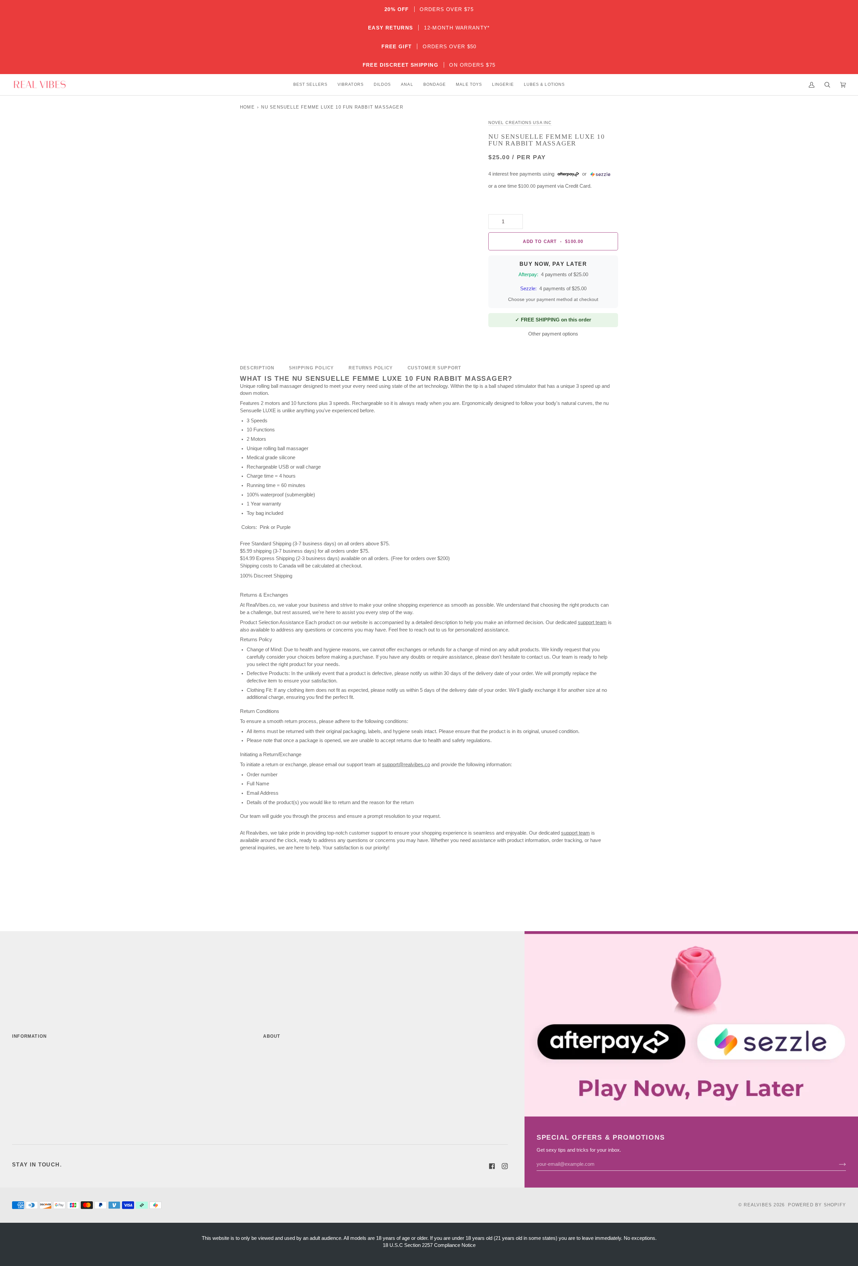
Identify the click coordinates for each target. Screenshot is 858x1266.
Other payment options (553, 334)
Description (257, 367)
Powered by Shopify (817, 1204)
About (271, 1036)
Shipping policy (311, 367)
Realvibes (758, 1204)
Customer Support (434, 367)
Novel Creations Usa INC (520, 122)
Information (29, 1036)
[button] (310, 84)
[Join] (837, 1164)
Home (247, 107)
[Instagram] (505, 1166)
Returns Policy (371, 367)
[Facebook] (492, 1166)
